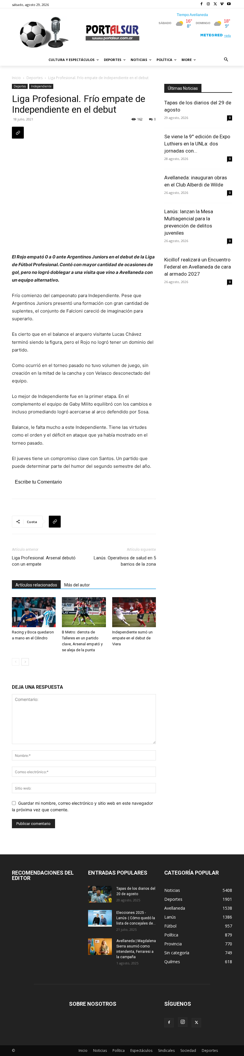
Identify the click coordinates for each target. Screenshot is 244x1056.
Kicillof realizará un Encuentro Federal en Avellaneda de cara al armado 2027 (197, 267)
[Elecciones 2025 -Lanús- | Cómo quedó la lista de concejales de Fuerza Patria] (100, 918)
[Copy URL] (18, 133)
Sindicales (166, 1050)
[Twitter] (215, 4)
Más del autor (77, 585)
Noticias (100, 1050)
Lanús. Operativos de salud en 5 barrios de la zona (125, 561)
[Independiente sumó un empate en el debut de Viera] (134, 612)
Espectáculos (141, 1050)
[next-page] (25, 662)
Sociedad (188, 1050)
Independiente (41, 86)
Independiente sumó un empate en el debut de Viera (132, 638)
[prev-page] (15, 662)
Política (118, 1050)
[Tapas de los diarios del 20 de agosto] (100, 894)
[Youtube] (228, 4)
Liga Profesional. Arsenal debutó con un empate (44, 561)
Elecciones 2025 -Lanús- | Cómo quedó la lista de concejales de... (136, 918)
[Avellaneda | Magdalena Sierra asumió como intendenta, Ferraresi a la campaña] (100, 946)
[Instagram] (208, 4)
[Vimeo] (221, 4)
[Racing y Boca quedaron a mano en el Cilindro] (34, 612)
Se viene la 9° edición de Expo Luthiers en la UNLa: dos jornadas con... (197, 144)
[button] (226, 60)
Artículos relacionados (36, 585)
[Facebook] (201, 4)
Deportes (34, 77)
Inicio (16, 77)
